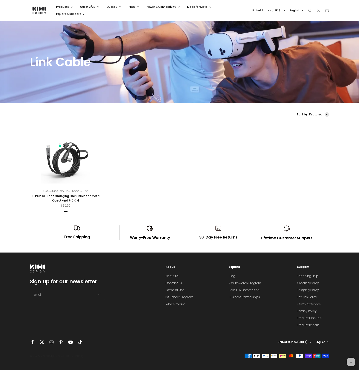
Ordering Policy (308, 283)
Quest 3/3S (87, 7)
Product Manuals (309, 318)
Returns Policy (307, 297)
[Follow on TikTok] (80, 342)
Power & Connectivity (161, 7)
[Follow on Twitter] (42, 342)
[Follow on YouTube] (70, 342)
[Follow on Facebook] (32, 342)
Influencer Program (179, 297)
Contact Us (173, 283)
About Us (172, 276)
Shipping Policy (308, 290)
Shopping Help (307, 276)
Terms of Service (309, 304)
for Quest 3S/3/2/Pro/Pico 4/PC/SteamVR (65, 191)
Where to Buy (175, 304)
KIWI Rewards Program (245, 283)
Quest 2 (112, 7)
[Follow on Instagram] (51, 342)
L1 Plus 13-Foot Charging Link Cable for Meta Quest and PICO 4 (65, 198)
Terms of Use (174, 290)
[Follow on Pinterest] (61, 342)
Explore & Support (68, 14)
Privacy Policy (307, 311)
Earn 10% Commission (244, 290)
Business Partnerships (244, 297)
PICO (131, 7)
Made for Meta (197, 7)
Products (62, 7)
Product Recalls (308, 325)
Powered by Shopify (70, 356)
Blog (232, 276)
